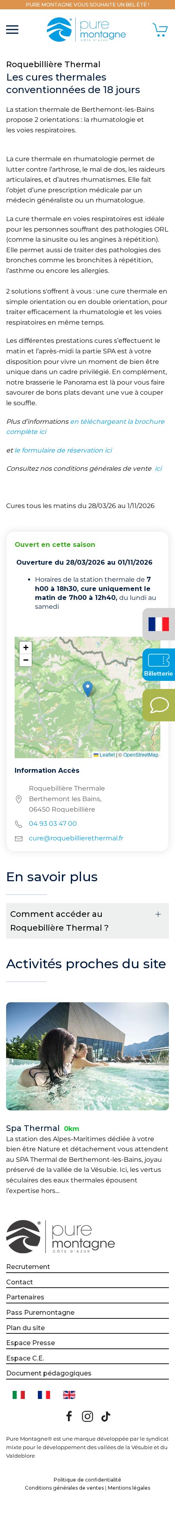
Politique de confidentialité (87, 1480)
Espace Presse (30, 1343)
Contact (19, 1282)
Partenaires (25, 1297)
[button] (12, 29)
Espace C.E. (25, 1358)
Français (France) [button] (157, 618)
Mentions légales (129, 1488)
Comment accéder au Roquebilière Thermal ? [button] (59, 921)
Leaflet (106, 754)
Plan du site (25, 1328)
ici (157, 468)
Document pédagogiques (49, 1373)
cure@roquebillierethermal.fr (76, 838)
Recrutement (28, 1267)
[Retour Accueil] (87, 29)
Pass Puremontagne (40, 1312)
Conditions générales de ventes (64, 1488)
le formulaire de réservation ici (63, 450)
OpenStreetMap (140, 754)
